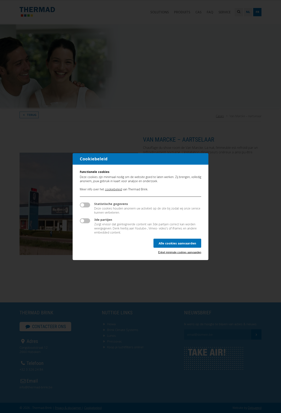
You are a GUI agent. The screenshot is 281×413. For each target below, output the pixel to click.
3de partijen (103, 220)
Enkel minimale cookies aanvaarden (179, 252)
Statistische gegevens (111, 204)
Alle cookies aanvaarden (177, 243)
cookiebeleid (113, 189)
